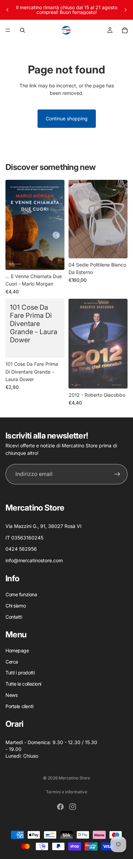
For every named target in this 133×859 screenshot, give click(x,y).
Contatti (13, 617)
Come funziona (21, 594)
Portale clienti (19, 706)
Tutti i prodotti (19, 673)
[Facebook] (60, 807)
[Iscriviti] (117, 474)
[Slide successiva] (125, 9)
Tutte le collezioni (23, 684)
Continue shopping (67, 118)
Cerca (11, 662)
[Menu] (8, 30)
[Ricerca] (22, 30)
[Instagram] (73, 807)
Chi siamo (15, 605)
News (11, 695)
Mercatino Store (74, 777)
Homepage (17, 650)
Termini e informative (66, 791)
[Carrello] (124, 30)
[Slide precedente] (7, 9)
